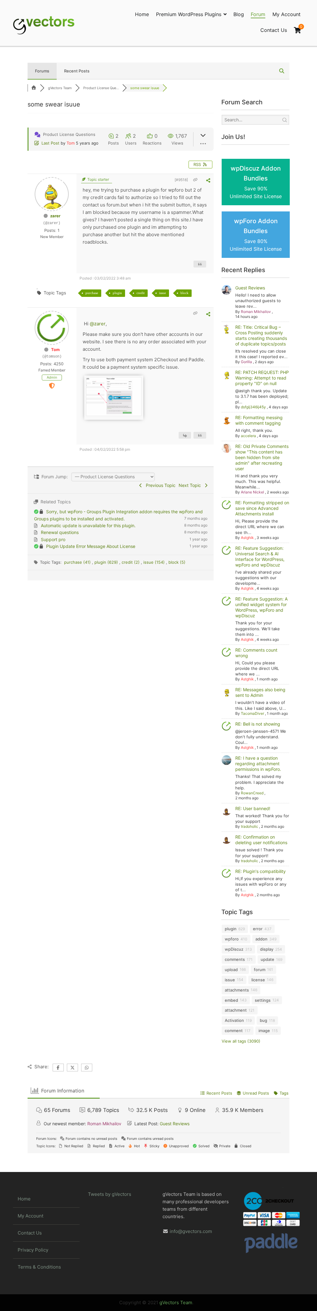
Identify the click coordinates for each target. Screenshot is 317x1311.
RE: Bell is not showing (257, 724)
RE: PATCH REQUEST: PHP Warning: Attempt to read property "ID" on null (262, 378)
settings (263, 1000)
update (267, 959)
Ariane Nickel (252, 492)
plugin (117, 293)
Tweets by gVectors (109, 1194)
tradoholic (249, 826)
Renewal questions (60, 532)
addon (261, 938)
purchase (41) (78, 562)
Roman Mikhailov (256, 311)
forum (259, 969)
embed (231, 1000)
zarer (55, 215)
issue (162, 293)
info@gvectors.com (191, 1231)
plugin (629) (106, 562)
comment (234, 1030)
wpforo (232, 938)
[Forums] (34, 88)
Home (142, 14)
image (264, 1030)
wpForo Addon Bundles (256, 234)
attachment (236, 1010)
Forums (42, 70)
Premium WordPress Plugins (188, 14)
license (258, 979)
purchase (91, 293)
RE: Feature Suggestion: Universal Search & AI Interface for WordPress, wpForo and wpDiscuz (259, 556)
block (184, 293)
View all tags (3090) (241, 1041)
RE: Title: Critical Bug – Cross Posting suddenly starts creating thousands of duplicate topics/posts (261, 335)
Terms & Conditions (39, 1267)
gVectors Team (175, 1302)
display (266, 949)
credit (141, 293)
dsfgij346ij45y (253, 407)
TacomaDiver (252, 713)
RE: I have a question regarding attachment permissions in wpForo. (258, 763)
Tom (71, 143)
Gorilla (246, 361)
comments (235, 959)
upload (231, 969)
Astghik (247, 537)
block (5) (176, 562)
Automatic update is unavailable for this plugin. (88, 525)
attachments (237, 990)
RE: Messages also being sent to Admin (260, 692)
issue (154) (154, 562)
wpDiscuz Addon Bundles (256, 182)
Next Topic (191, 485)
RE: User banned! (252, 808)
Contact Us (273, 30)
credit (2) (131, 562)
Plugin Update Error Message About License (90, 546)
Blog (238, 14)
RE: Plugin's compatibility (260, 871)
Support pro (53, 539)
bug (263, 1020)
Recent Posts (76, 70)
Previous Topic (159, 485)
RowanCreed (252, 793)
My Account (286, 14)
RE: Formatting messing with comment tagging (259, 420)
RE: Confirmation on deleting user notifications (261, 839)
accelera (248, 435)
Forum (258, 14)
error (258, 928)
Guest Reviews (250, 287)
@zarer (98, 324)
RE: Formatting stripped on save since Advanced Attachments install (262, 508)
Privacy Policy (33, 1250)
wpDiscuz (234, 949)
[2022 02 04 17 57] (113, 414)
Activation (234, 1020)
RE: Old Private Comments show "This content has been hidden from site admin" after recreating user (262, 457)
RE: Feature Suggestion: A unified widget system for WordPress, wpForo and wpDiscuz (261, 607)
